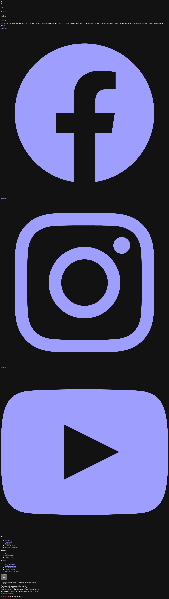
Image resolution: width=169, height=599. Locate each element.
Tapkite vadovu (9, 557)
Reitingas (7, 544)
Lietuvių (4, 574)
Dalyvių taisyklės (10, 564)
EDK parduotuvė (10, 545)
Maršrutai (8, 540)
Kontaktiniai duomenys (12, 571)
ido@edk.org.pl (33, 591)
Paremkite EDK (10, 555)
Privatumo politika (10, 567)
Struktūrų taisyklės (10, 566)
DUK (6, 554)
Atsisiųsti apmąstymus (11, 547)
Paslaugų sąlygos (10, 569)
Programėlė (8, 542)
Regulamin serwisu (7, 593)
